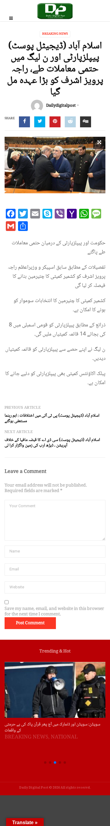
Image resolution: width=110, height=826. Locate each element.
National (64, 737)
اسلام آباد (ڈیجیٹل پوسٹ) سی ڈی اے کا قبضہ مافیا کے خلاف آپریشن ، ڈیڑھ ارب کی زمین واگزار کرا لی (52, 442)
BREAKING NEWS (55, 33)
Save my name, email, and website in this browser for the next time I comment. (54, 611)
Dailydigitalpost (61, 105)
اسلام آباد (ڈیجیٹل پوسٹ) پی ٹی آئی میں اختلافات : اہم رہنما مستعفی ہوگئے (52, 418)
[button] (45, 762)
